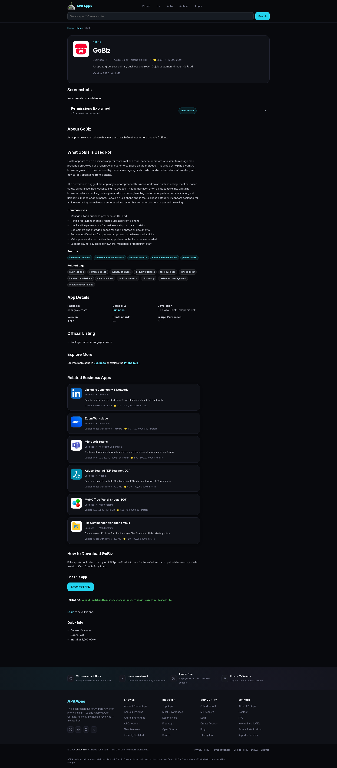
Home (70, 28)
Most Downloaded (172, 712)
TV (158, 6)
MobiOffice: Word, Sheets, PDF (105, 499)
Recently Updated (134, 735)
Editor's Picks (169, 717)
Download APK (80, 586)
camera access (97, 272)
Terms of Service (221, 750)
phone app (148, 278)
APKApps (76, 701)
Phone (146, 6)
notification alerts (128, 278)
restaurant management (173, 278)
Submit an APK (208, 706)
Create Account (209, 723)
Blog (203, 729)
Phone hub (131, 363)
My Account (207, 712)
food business (167, 272)
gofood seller (188, 272)
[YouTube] (78, 729)
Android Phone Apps (135, 706)
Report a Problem (248, 735)
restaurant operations (81, 284)
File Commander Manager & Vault (107, 523)
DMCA (254, 750)
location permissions (80, 278)
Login (198, 6)
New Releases (132, 729)
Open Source (169, 729)
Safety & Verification (250, 729)
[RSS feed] (94, 729)
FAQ (241, 717)
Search (262, 16)
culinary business (121, 272)
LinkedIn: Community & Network (106, 389)
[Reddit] (86, 729)
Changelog (206, 735)
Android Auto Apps (134, 717)
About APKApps (247, 706)
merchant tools (105, 278)
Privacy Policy (201, 750)
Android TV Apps (133, 712)
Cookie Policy (241, 750)
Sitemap (265, 750)
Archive (184, 6)
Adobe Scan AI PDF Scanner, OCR (107, 470)
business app (76, 272)
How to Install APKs (249, 723)
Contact (243, 712)
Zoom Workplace (96, 418)
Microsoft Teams (96, 441)
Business (119, 310)
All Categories (132, 723)
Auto (170, 6)
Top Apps (167, 706)
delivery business (145, 272)
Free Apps (168, 723)
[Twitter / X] (70, 729)
